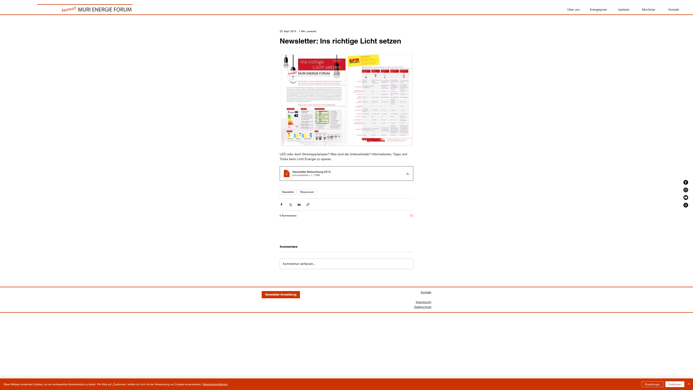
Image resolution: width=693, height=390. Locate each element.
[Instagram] (685, 190)
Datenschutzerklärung (215, 384)
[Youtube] (685, 197)
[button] (573, 9)
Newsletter (288, 191)
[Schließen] (689, 384)
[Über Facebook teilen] (281, 204)
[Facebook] (685, 182)
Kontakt (426, 292)
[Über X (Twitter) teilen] (290, 204)
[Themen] (685, 205)
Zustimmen (674, 384)
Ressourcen (307, 191)
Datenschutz (422, 307)
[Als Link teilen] (308, 204)
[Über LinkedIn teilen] (299, 204)
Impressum (423, 302)
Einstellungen (652, 384)
